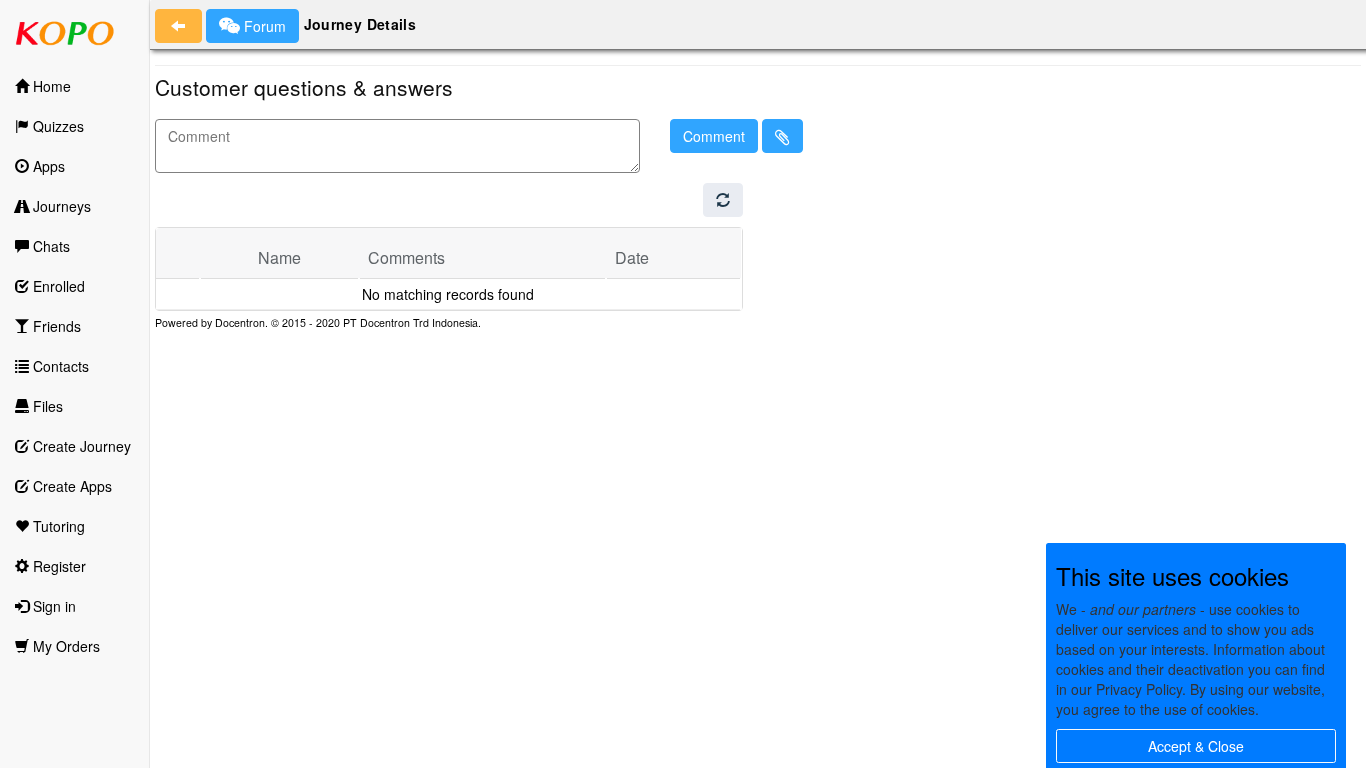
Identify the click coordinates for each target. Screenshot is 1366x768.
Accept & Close (1196, 746)
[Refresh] (723, 200)
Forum (263, 26)
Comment (714, 136)
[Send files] (782, 136)
